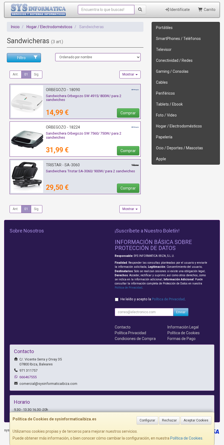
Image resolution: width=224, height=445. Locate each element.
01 (26, 74)
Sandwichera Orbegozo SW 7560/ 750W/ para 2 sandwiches (83, 135)
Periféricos (165, 93)
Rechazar (169, 420)
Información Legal (183, 327)
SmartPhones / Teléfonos (178, 38)
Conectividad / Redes (174, 60)
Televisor (164, 49)
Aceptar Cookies (196, 420)
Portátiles (164, 27)
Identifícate (179, 9)
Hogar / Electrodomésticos (179, 126)
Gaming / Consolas (172, 71)
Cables (162, 82)
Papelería (164, 137)
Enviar (180, 312)
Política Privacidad (130, 333)
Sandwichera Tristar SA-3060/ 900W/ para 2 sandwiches (90, 171)
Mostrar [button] (128, 74)
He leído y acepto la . (152, 299)
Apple (161, 159)
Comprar (128, 113)
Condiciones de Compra (135, 338)
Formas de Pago (181, 338)
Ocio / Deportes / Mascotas (179, 148)
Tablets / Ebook (169, 104)
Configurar (147, 420)
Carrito (209, 9)
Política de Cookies (186, 438)
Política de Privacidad (128, 287)
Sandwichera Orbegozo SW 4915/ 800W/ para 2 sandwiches (83, 98)
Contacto (123, 327)
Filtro (21, 58)
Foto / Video (166, 115)
